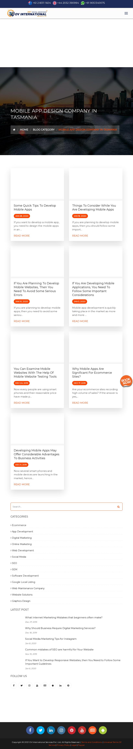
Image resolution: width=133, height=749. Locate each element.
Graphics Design (20, 601)
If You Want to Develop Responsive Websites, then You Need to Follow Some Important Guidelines (73, 662)
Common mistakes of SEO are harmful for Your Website (59, 649)
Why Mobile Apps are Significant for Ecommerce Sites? (92, 372)
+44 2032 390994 (68, 2)
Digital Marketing (21, 537)
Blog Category (43, 129)
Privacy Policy (63, 745)
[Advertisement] (66, 43)
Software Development (25, 575)
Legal (73, 745)
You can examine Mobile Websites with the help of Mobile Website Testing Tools (35, 372)
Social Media (18, 556)
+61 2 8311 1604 (42, 2)
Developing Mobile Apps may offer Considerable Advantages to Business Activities (36, 454)
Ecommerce (18, 525)
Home (24, 129)
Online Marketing (21, 544)
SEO (14, 563)
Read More (22, 235)
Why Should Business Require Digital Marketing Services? (60, 628)
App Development (22, 531)
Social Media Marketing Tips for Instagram (51, 638)
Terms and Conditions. (91, 742)
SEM (14, 569)
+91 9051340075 (95, 2)
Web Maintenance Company (28, 588)
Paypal (81, 745)
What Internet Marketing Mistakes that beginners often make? (64, 617)
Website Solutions (21, 594)
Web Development (22, 550)
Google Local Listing (23, 582)
